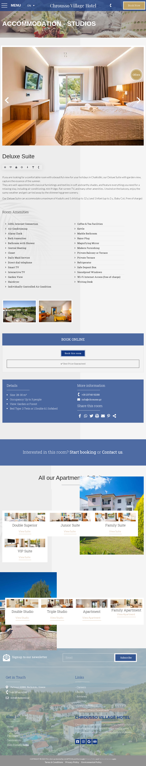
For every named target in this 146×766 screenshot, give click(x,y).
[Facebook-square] (77, 741)
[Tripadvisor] (94, 741)
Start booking (83, 452)
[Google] (89, 741)
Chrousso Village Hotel (73, 5)
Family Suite (115, 525)
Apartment (92, 611)
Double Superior (24, 525)
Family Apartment (126, 610)
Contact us (112, 452)
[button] (7, 100)
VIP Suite (25, 551)
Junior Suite (70, 525)
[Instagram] (83, 741)
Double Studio (22, 611)
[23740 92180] (112, 5)
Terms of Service (105, 759)
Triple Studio (57, 611)
